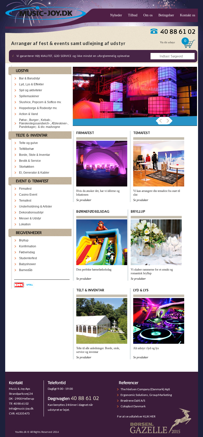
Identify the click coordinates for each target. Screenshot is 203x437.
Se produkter (83, 200)
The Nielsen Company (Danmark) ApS (145, 389)
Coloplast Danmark (133, 406)
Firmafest (25, 188)
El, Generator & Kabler (34, 172)
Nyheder (116, 15)
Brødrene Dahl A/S (133, 400)
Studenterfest (28, 258)
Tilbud (132, 15)
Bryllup (23, 240)
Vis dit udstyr (167, 42)
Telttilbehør (26, 149)
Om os (147, 15)
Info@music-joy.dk (21, 408)
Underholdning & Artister (35, 206)
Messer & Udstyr (30, 218)
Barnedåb (25, 270)
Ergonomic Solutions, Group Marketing (146, 395)
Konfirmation (27, 246)
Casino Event (28, 194)
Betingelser (166, 15)
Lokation (25, 224)
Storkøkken (26, 166)
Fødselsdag (27, 252)
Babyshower (27, 264)
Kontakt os (187, 15)
